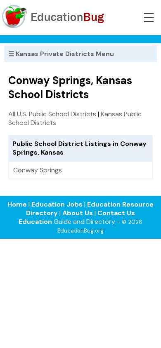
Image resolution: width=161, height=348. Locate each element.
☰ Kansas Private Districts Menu (61, 53)
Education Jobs (57, 204)
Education (35, 221)
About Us (77, 213)
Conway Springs (37, 170)
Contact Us (116, 213)
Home (17, 204)
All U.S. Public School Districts (52, 114)
